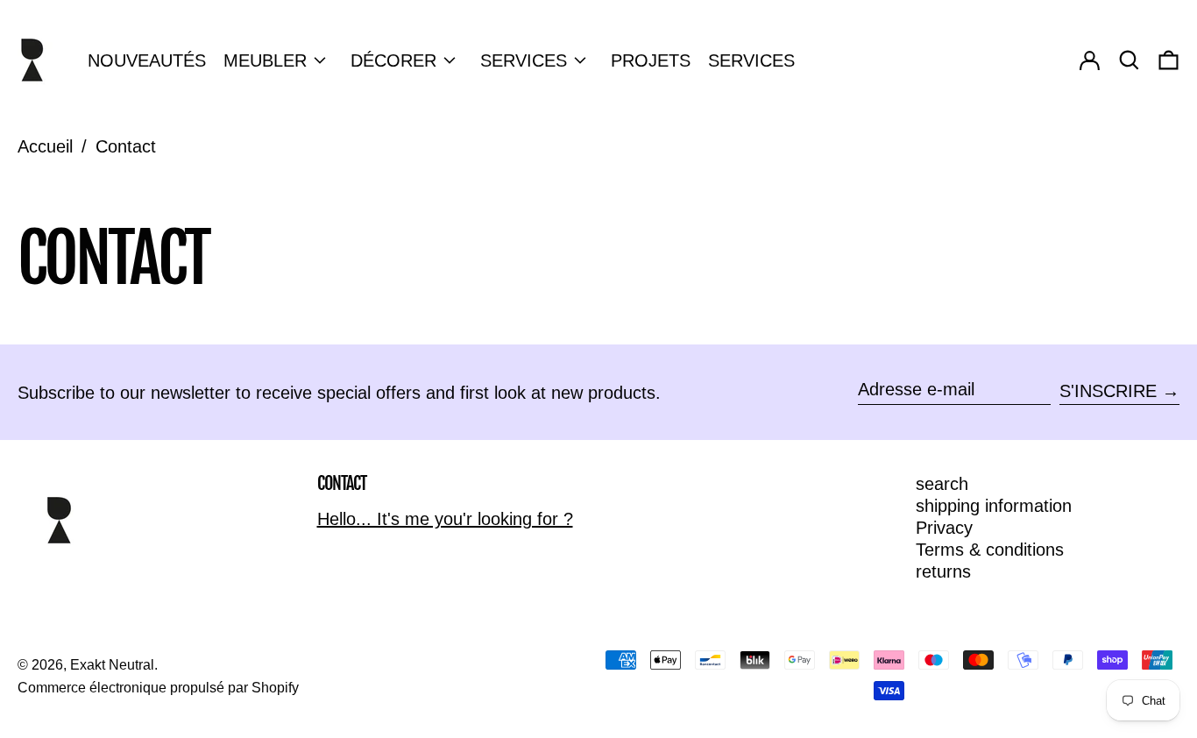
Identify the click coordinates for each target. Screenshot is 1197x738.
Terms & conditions (990, 549)
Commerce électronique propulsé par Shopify (158, 687)
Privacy (944, 527)
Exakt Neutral (112, 664)
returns (943, 571)
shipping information (994, 505)
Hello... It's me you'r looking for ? (445, 519)
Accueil (45, 146)
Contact (126, 146)
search (942, 483)
